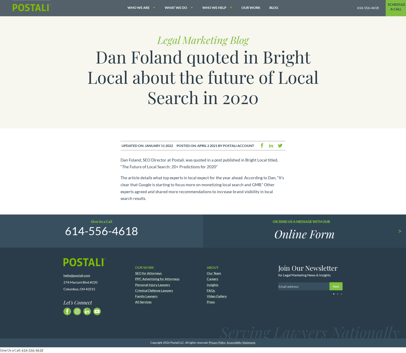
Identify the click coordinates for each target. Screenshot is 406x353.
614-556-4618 (368, 8)
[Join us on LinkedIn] (87, 311)
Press (211, 302)
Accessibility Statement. (241, 342)
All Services (143, 302)
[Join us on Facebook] (67, 311)
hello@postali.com (76, 275)
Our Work (250, 7)
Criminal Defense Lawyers (154, 290)
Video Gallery (217, 296)
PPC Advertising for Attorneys (157, 279)
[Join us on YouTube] (97, 311)
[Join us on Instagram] (77, 311)
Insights (212, 285)
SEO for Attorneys (148, 273)
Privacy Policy (217, 342)
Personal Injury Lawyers (152, 285)
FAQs (211, 290)
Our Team (214, 273)
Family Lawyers (146, 296)
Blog (273, 7)
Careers (212, 279)
